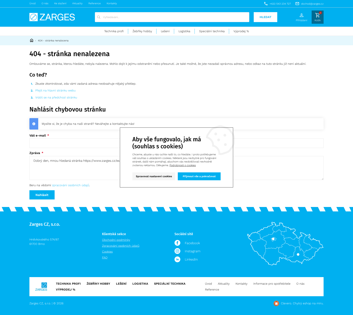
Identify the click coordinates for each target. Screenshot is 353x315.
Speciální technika (212, 31)
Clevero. (286, 303)
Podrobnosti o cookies (183, 165)
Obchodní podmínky (116, 240)
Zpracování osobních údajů (120, 245)
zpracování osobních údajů (70, 185)
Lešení (165, 31)
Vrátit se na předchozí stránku (56, 97)
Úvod (32, 3)
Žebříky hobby (142, 31)
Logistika (184, 31)
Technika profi (114, 31)
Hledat (265, 17)
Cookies (107, 251)
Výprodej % (241, 31)
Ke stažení (60, 3)
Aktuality (77, 3)
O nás (45, 3)
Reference (94, 3)
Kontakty (112, 3)
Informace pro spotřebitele (271, 283)
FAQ (105, 257)
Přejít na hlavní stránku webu (55, 90)
